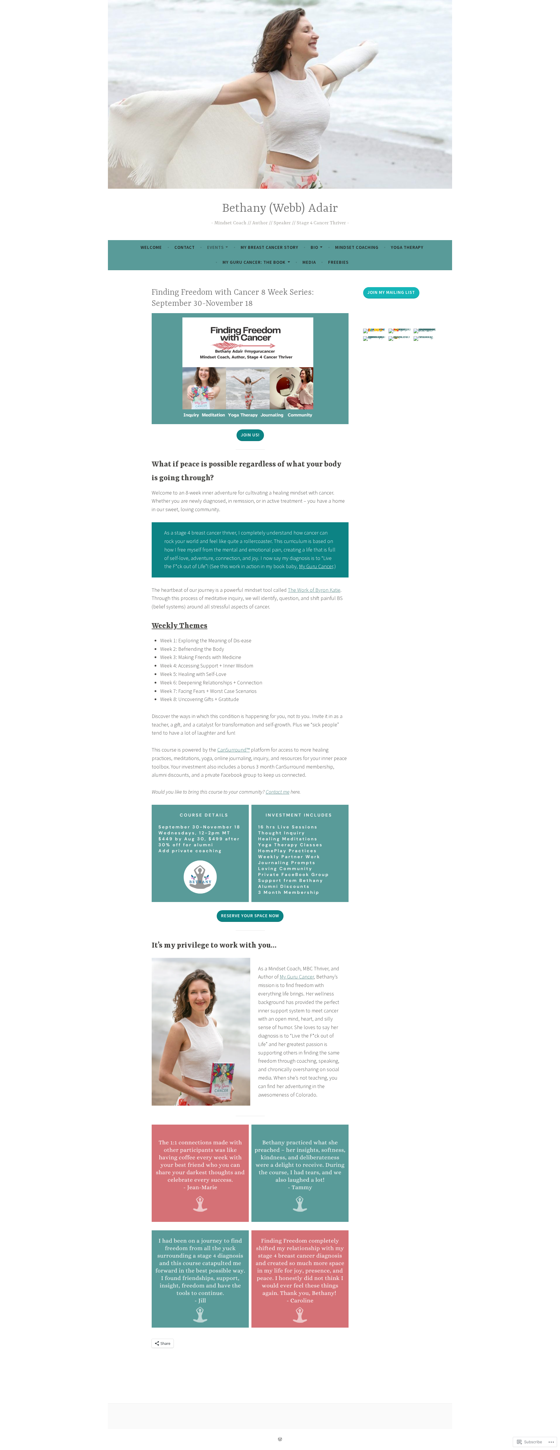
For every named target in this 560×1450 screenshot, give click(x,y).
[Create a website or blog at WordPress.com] (280, 1439)
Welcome (151, 247)
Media (309, 262)
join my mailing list (391, 292)
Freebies (338, 262)
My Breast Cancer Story (269, 247)
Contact (184, 247)
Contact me (277, 791)
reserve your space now (250, 915)
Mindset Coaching (357, 247)
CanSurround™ (233, 749)
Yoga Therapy (407, 247)
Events (215, 247)
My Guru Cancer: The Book (254, 262)
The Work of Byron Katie (314, 590)
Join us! (250, 435)
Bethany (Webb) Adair (280, 209)
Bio (314, 247)
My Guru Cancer (316, 566)
